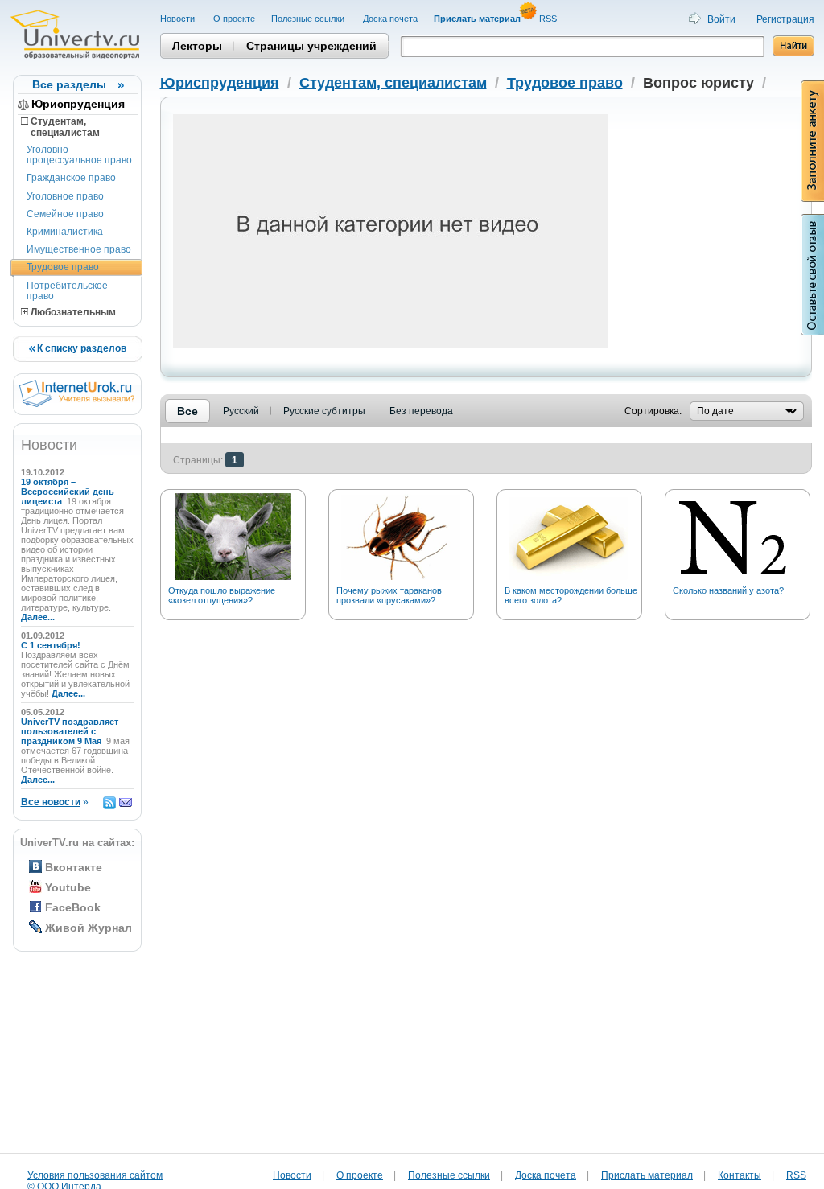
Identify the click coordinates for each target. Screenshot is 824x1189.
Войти (721, 19)
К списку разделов (80, 348)
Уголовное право (65, 196)
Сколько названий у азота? (728, 590)
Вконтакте (73, 867)
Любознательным (72, 312)
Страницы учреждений (311, 45)
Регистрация (785, 19)
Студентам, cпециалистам (60, 127)
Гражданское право (71, 177)
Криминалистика (65, 231)
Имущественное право (79, 249)
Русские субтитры (324, 411)
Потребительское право (67, 291)
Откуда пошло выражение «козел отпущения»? (221, 595)
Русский (241, 411)
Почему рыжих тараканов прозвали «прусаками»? (389, 595)
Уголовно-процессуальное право (79, 155)
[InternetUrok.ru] (76, 403)
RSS (549, 18)
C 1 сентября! (52, 645)
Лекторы (197, 45)
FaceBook (73, 907)
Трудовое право (63, 267)
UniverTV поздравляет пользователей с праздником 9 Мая (69, 731)
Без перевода (421, 411)
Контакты (739, 1175)
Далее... (38, 617)
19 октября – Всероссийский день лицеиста (67, 491)
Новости (178, 18)
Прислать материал (647, 1175)
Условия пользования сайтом (95, 1175)
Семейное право (65, 214)
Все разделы (69, 84)
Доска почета (390, 18)
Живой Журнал (88, 927)
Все (187, 411)
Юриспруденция (78, 103)
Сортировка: (653, 411)
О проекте (234, 18)
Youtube (68, 887)
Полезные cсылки (309, 18)
